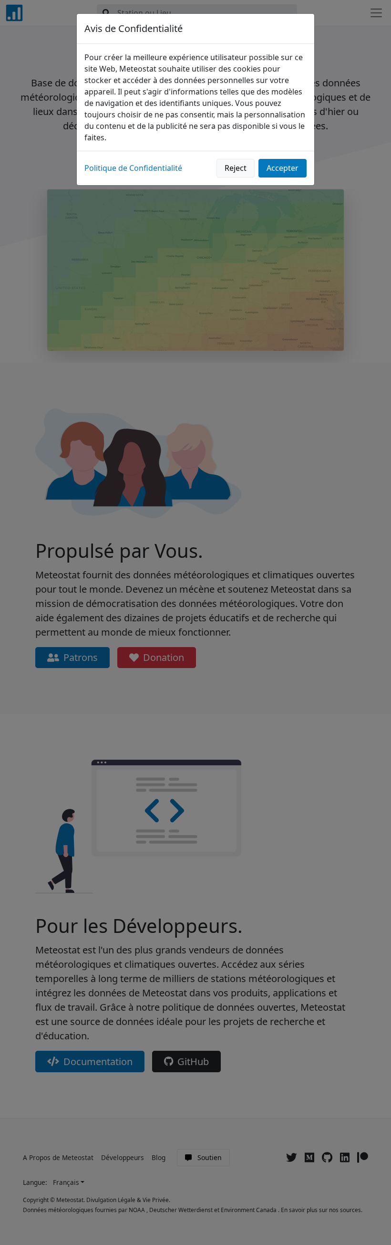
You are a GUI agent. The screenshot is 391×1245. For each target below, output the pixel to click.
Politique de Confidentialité (133, 168)
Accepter (282, 168)
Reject (236, 168)
